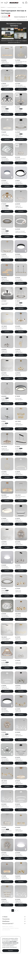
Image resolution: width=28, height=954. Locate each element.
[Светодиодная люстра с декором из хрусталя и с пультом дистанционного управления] (21, 52)
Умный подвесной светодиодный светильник (5, 639)
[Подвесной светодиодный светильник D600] (7, 845)
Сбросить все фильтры (22, 19)
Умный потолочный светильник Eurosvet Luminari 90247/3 (20, 232)
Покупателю (6, 919)
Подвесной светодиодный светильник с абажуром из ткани (6, 135)
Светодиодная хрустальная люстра (20, 86)
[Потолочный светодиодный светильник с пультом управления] (21, 172)
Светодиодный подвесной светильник (5, 497)
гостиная (9, 19)
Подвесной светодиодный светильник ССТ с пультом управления (20, 735)
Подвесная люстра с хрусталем (20, 159)
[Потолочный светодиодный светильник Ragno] (7, 99)
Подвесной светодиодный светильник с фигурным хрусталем (20, 207)
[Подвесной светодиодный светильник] (21, 124)
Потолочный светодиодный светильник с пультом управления (20, 183)
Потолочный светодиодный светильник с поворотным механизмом (18, 280)
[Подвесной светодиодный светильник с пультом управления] (7, 246)
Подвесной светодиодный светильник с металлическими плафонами (19, 352)
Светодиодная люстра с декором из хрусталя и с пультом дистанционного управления (21, 62)
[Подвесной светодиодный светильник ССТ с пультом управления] (21, 724)
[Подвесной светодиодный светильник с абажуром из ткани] (7, 124)
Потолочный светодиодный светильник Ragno (6, 111)
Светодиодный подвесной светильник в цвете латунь (6, 86)
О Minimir (4, 916)
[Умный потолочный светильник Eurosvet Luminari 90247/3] (21, 221)
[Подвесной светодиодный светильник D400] (7, 724)
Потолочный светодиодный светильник (5, 159)
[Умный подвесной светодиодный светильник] (7, 629)
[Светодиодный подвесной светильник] (7, 487)
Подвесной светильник (4, 328)
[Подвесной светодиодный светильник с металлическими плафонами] (21, 341)
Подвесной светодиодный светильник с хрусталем (5, 449)
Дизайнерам (5, 921)
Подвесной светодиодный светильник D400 (5, 736)
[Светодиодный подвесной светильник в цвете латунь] (7, 75)
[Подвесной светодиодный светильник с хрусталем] (7, 438)
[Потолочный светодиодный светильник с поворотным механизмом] (21, 269)
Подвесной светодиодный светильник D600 (5, 855)
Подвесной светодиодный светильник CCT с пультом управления (20, 901)
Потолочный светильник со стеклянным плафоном (20, 111)
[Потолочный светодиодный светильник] (7, 149)
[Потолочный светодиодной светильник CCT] (21, 388)
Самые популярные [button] (20, 16)
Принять (10, 950)
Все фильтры (5, 16)
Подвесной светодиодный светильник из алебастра (5, 62)
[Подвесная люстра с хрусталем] (21, 149)
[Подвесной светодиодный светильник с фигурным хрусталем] (21, 196)
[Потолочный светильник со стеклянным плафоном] (21, 99)
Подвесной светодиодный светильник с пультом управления (6, 256)
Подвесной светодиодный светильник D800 (19, 544)
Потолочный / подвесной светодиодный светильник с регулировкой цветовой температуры (5, 304)
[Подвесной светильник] (7, 318)
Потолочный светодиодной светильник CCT (19, 399)
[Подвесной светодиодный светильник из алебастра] (7, 52)
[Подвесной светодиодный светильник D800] (21, 534)
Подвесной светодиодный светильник (18, 136)
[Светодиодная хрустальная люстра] (21, 75)
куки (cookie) (13, 941)
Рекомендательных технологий (10, 942)
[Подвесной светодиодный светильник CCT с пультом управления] (21, 891)
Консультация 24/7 (7, 923)
